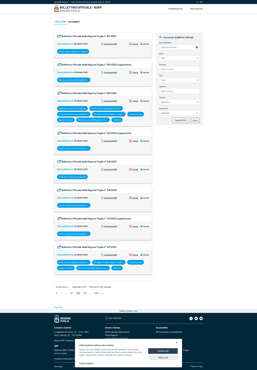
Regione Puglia (61, 2)
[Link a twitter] (196, 318)
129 (85, 294)
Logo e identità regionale (116, 338)
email (64, 353)
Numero (162, 65)
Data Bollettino (165, 43)
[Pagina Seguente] (102, 293)
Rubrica (70, 340)
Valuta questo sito (128, 311)
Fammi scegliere (86, 363)
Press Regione (111, 335)
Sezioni (162, 97)
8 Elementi (63, 288)
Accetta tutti (163, 351)
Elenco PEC (59, 340)
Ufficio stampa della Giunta (117, 331)
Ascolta (146, 44)
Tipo (161, 75)
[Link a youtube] (201, 318)
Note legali (58, 366)
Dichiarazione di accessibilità (169, 331)
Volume (162, 86)
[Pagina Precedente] (57, 293)
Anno (161, 54)
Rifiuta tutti (163, 357)
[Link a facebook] (191, 318)
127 (72, 294)
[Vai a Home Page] (56, 8)
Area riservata (114, 318)
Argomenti (163, 108)
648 (97, 294)
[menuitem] (175, 8)
